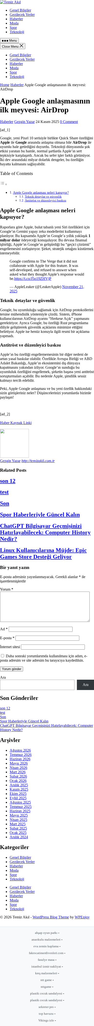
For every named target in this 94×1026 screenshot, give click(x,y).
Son (4, 503)
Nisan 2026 (18, 768)
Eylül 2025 (18, 798)
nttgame (46, 986)
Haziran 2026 (20, 759)
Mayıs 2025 (19, 815)
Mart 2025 (18, 824)
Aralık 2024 (19, 837)
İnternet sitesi (10, 647)
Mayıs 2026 (19, 763)
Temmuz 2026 (21, 755)
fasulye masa (46, 959)
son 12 (7, 481)
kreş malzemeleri (46, 973)
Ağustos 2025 (20, 802)
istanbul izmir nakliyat (46, 966)
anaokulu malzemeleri (46, 939)
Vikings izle (46, 1020)
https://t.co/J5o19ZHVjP (32, 279)
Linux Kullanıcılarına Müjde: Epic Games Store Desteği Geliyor (43, 553)
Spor (13, 72)
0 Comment (69, 122)
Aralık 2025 (19, 785)
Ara (3, 677)
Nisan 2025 (18, 820)
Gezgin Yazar (24, 122)
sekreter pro (46, 1007)
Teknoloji (17, 77)
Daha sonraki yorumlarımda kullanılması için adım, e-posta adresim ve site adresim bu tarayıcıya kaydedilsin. (43, 658)
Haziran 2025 (20, 811)
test (4, 492)
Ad (4, 629)
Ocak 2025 (18, 833)
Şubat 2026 (18, 776)
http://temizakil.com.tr (38, 461)
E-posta (7, 638)
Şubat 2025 (18, 828)
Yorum (6, 589)
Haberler (16, 64)
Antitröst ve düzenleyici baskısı (45, 200)
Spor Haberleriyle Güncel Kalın (40, 514)
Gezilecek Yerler (22, 59)
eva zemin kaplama (46, 946)
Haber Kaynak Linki (16, 423)
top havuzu (46, 1013)
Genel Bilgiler (20, 55)
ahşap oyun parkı (46, 933)
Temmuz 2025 (21, 807)
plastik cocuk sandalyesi (46, 993)
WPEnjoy (82, 917)
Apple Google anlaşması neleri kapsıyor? (41, 192)
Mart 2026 (18, 772)
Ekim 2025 (18, 794)
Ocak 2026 (18, 781)
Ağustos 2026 (20, 750)
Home (4, 85)
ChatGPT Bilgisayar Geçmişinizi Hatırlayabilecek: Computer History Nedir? (45, 532)
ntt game (46, 980)
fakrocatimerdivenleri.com (46, 953)
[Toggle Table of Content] (3, 184)
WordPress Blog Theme (51, 917)
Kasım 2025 (19, 789)
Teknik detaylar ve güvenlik (43, 196)
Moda (14, 68)
